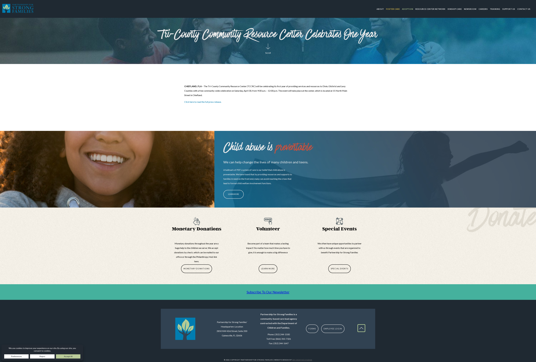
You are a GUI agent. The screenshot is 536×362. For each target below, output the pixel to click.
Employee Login (333, 329)
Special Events (339, 268)
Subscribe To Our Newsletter (268, 292)
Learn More (233, 194)
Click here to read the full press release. (202, 102)
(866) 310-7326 (283, 338)
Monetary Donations (197, 268)
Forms (312, 329)
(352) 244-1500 (282, 334)
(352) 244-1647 (281, 343)
